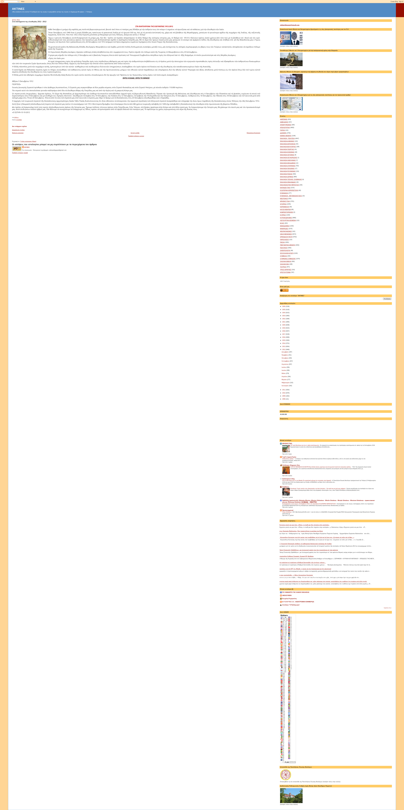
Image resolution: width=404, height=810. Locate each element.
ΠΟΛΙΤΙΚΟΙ (283, 248)
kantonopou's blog (288, 479)
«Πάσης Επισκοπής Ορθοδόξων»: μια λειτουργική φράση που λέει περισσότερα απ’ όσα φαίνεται (308, 550)
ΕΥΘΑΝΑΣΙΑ (284, 193)
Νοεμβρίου (285, 355)
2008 (284, 399)
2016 (284, 337)
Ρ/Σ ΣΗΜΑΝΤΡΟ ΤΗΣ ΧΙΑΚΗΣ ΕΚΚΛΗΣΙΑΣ (295, 592)
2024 (284, 312)
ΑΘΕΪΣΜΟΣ (283, 119)
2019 (284, 328)
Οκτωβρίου (285, 358)
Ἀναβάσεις (285, 487)
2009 (284, 396)
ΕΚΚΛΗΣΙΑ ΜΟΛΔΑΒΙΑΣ (288, 163)
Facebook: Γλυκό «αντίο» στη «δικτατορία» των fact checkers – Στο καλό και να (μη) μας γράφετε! (318, 488)
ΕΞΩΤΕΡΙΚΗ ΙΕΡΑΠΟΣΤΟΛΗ (289, 190)
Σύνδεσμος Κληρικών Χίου (291, 465)
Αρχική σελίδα (135, 133)
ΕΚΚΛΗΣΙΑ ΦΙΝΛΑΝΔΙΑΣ (288, 182)
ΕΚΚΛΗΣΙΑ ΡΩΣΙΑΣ (286, 174)
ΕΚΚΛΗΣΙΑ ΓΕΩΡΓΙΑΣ (287, 149)
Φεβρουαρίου (286, 382)
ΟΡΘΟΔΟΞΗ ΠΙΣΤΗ (286, 237)
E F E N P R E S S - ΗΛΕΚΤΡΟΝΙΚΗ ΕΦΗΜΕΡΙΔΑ (298, 602)
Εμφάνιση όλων (387, 607)
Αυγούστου (285, 364)
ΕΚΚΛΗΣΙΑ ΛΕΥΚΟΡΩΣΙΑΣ (288, 157)
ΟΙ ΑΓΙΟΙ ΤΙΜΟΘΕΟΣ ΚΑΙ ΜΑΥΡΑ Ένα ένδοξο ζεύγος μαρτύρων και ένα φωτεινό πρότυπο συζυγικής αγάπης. (320, 467)
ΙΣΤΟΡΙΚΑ (19, 119)
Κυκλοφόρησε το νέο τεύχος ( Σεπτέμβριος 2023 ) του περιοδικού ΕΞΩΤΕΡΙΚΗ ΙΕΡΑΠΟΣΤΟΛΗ (309, 504)
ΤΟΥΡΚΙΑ (283, 267)
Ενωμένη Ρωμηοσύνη (289, 598)
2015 (284, 340)
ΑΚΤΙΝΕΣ (18, 8)
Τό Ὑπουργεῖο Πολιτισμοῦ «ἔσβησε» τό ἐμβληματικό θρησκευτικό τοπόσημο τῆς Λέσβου (305, 544)
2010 (284, 393)
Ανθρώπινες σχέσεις (288, 458)
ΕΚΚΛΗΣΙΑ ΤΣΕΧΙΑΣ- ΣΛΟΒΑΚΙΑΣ (291, 179)
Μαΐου (284, 373)
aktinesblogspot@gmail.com (289, 25)
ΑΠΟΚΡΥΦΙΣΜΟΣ (285, 125)
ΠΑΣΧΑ (282, 242)
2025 (284, 309)
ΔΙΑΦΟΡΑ (283, 133)
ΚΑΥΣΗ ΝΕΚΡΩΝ (285, 209)
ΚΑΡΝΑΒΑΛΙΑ (284, 207)
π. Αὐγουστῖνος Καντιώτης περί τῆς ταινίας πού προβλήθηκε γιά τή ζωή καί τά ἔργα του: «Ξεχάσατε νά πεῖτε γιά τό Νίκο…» (316, 537)
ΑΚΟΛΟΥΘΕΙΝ (286, 595)
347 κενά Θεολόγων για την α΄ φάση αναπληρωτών (304, 445)
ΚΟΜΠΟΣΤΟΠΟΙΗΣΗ (286, 212)
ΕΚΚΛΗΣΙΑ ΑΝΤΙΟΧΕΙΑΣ (288, 144)
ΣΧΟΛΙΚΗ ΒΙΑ (284, 264)
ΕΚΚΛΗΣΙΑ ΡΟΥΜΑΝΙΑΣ (288, 171)
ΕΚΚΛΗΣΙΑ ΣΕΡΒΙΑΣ (286, 177)
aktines (27, 147)
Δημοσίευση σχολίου (18, 130)
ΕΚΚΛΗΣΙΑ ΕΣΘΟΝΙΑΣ (287, 152)
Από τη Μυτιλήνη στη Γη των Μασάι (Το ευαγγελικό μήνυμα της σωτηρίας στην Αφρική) (306, 480)
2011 (284, 390)
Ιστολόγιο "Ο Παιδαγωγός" (291, 605)
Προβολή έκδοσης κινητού (136, 136)
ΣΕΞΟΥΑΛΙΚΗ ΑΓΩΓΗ (287, 253)
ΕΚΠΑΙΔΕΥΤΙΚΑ (285, 187)
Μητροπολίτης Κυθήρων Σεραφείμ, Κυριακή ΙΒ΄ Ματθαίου (296, 556)
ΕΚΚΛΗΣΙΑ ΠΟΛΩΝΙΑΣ (287, 168)
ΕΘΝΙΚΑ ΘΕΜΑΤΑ (285, 136)
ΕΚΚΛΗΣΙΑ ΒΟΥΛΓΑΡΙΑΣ (288, 146)
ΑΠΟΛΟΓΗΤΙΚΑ (285, 127)
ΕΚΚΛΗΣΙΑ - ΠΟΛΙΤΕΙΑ (287, 138)
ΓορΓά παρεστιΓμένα (289, 457)
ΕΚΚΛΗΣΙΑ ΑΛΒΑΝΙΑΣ (287, 141)
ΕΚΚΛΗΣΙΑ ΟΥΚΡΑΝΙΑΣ (287, 166)
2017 (284, 334)
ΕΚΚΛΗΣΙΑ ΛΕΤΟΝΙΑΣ (287, 155)
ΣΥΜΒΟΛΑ (283, 256)
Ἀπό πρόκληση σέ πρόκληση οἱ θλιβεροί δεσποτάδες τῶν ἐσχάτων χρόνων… (302, 562)
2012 (284, 349)
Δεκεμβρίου (285, 352)
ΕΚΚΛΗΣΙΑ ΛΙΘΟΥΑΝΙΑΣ (288, 160)
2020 (284, 325)
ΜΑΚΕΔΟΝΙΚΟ (284, 226)
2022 (284, 319)
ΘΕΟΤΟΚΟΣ (284, 198)
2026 (284, 306)
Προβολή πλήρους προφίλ (20, 153)
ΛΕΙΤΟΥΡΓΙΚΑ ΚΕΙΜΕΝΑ (288, 220)
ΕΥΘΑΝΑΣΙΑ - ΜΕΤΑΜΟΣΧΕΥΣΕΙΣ (291, 196)
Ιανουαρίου (285, 385)
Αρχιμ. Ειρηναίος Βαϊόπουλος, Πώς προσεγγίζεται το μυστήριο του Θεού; (300, 531)
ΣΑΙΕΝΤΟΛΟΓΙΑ (285, 250)
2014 (284, 343)
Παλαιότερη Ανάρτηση (253, 133)
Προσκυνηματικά (287, 510)
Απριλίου (285, 376)
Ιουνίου (284, 370)
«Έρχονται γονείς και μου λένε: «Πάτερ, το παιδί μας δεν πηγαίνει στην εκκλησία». (303, 525)
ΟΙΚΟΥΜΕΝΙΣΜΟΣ (286, 234)
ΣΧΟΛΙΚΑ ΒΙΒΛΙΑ (285, 261)
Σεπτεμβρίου (286, 361)
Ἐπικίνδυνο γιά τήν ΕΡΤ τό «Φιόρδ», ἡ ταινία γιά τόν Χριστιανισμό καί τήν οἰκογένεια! (304, 569)
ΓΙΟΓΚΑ (282, 130)
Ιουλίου (284, 367)
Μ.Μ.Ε (282, 223)
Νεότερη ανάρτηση (17, 133)
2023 (284, 315)
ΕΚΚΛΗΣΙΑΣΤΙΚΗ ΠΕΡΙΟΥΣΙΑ (289, 185)
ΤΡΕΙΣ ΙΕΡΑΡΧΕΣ (285, 269)
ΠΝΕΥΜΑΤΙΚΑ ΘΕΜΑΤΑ (287, 245)
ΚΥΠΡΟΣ (283, 215)
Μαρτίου (284, 379)
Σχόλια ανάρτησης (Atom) (28, 141)
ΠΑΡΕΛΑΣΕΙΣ (284, 239)
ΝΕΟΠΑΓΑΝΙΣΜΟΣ (286, 231)
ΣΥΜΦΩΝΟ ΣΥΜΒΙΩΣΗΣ (288, 258)
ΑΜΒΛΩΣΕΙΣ (284, 122)
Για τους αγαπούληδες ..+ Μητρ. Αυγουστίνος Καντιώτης (295, 575)
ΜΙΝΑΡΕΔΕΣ (284, 228)
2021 (284, 322)
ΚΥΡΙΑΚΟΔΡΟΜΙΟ (286, 218)
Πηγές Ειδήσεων (287, 512)
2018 (284, 331)
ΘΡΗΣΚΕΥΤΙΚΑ (285, 201)
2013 (284, 346)
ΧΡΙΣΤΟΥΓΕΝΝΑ (285, 272)
